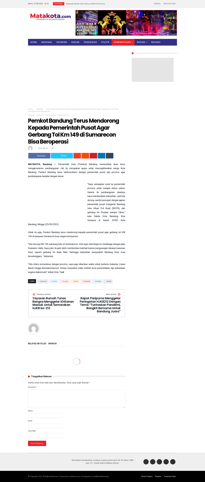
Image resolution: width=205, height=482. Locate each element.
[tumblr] (109, 155)
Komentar (32, 387)
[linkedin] (101, 155)
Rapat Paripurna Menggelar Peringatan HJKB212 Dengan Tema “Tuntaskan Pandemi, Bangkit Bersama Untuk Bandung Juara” (100, 303)
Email (30, 421)
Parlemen (40, 115)
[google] (77, 155)
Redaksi (157, 4)
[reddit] (85, 155)
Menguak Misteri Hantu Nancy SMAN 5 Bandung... (85, 4)
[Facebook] (146, 462)
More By (52, 344)
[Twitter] (152, 462)
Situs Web (32, 431)
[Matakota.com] (50, 13)
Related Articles (37, 344)
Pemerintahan (51, 115)
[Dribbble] (166, 462)
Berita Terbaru (146, 476)
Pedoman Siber (169, 4)
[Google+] (159, 462)
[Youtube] (172, 462)
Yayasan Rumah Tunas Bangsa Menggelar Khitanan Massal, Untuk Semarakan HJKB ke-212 (53, 302)
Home (30, 109)
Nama (30, 411)
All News (39, 109)
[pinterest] (93, 155)
